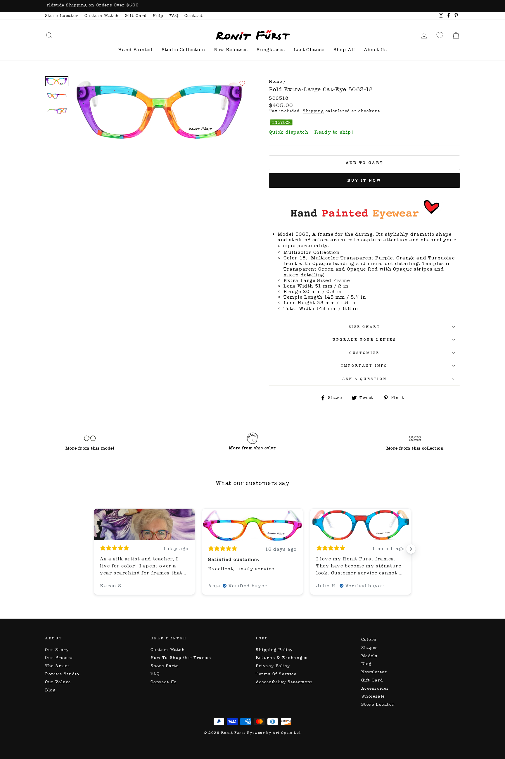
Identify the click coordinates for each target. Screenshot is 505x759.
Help (158, 15)
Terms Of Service (276, 674)
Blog (50, 690)
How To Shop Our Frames (181, 657)
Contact (193, 15)
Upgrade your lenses (364, 340)
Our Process (59, 657)
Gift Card (136, 15)
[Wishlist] (440, 35)
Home (275, 81)
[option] (252, 6)
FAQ (174, 15)
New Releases (231, 49)
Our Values (58, 681)
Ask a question (364, 379)
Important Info (364, 366)
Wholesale (373, 696)
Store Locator (62, 15)
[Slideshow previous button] (94, 549)
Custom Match (101, 15)
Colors (369, 639)
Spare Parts (165, 665)
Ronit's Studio (62, 674)
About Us (375, 49)
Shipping (313, 111)
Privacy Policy (273, 665)
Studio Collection (183, 49)
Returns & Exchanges (281, 657)
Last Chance (309, 49)
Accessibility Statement (284, 681)
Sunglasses (271, 49)
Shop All (344, 49)
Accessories (375, 688)
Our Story (57, 649)
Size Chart (365, 327)
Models (369, 655)
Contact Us (164, 681)
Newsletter (374, 671)
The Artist (57, 665)
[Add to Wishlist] (242, 83)
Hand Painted (135, 49)
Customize (364, 353)
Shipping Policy (274, 649)
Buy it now (364, 180)
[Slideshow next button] (411, 549)
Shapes (369, 647)
